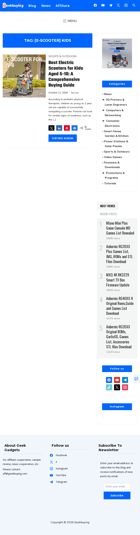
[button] (70, 20)
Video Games (113, 157)
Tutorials (110, 183)
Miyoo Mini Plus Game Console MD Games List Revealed (120, 228)
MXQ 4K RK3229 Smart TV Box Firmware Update (117, 279)
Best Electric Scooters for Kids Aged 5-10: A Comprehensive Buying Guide (65, 74)
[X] (118, 5)
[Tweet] (51, 128)
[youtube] (103, 5)
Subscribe (117, 495)
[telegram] (125, 379)
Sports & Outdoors (62, 56)
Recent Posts (108, 214)
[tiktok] (109, 387)
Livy (77, 92)
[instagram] (126, 5)
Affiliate (63, 6)
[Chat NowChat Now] (136, 378)
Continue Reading (62, 138)
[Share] (59, 128)
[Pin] (67, 128)
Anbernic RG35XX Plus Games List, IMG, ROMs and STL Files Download (119, 254)
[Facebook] (95, 5)
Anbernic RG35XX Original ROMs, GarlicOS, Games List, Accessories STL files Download (119, 336)
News (46, 6)
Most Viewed (107, 206)
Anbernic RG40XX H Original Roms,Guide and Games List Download (120, 306)
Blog (32, 6)
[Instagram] (111, 5)
